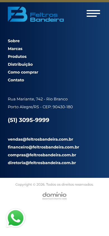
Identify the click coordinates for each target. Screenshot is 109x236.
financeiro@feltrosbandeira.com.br (43, 147)
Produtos (17, 56)
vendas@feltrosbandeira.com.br (40, 139)
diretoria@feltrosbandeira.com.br (42, 162)
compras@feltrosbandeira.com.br (42, 154)
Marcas (15, 48)
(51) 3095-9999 (28, 120)
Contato (16, 79)
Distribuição (20, 64)
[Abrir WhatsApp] (95, 221)
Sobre (14, 40)
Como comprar (23, 72)
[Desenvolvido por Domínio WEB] (54, 196)
